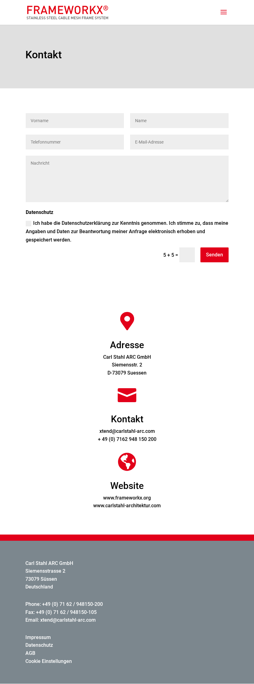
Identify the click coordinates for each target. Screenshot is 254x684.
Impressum (38, 637)
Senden (214, 255)
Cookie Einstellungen (48, 661)
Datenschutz (39, 645)
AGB (30, 653)
